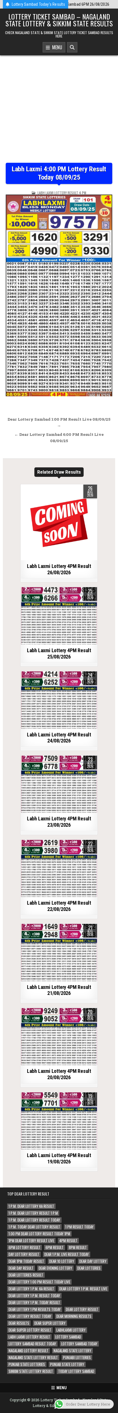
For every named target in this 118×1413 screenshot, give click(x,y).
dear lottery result (82, 1309)
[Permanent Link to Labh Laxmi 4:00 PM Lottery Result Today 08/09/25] (59, 295)
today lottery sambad (76, 1371)
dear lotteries (89, 1268)
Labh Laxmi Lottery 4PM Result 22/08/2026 (59, 906)
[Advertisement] (59, 104)
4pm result (68, 1240)
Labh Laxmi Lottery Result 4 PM (62, 192)
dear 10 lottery (61, 1261)
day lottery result (24, 1254)
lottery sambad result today (32, 1344)
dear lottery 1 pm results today (35, 1309)
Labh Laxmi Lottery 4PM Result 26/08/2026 (59, 569)
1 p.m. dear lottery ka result (31, 1206)
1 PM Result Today (79, 1227)
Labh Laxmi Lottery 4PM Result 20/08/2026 (59, 1074)
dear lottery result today (30, 1316)
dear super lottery (50, 1323)
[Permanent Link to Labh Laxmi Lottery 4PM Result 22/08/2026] (59, 868)
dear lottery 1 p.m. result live (83, 1289)
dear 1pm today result (26, 1261)
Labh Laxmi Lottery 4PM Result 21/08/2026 (59, 990)
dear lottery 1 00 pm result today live (39, 1282)
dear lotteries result (26, 1275)
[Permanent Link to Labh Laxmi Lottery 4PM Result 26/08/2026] (59, 522)
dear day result (21, 1268)
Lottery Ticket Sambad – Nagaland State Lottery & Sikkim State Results (59, 19)
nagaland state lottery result (33, 1357)
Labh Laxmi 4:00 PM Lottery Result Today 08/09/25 (59, 173)
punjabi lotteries (77, 1357)
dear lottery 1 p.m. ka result (31, 1289)
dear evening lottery (55, 1268)
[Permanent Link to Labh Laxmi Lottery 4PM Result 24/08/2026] (59, 700)
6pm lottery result (24, 1247)
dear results (19, 1323)
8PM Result (78, 1247)
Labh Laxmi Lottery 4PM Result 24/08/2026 (59, 738)
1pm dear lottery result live (31, 1240)
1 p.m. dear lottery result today (34, 1220)
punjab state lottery (67, 1364)
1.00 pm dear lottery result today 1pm (39, 1233)
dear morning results (73, 1316)
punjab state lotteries (27, 1364)
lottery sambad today (79, 1344)
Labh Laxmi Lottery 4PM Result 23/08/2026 (59, 822)
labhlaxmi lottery (71, 1330)
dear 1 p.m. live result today (66, 1254)
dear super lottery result (30, 1330)
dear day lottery (93, 1261)
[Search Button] (72, 47)
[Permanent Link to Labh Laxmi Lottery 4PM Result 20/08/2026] (59, 1036)
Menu (56, 47)
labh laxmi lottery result (29, 1337)
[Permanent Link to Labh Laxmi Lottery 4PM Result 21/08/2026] (59, 952)
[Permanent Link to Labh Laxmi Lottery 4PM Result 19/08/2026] (59, 1121)
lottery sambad (68, 1337)
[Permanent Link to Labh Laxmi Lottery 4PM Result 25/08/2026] (59, 615)
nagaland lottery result (28, 1350)
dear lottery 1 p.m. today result (34, 1302)
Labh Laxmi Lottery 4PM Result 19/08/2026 (59, 1158)
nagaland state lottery (72, 1350)
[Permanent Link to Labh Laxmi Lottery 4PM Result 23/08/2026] (59, 784)
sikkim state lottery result (31, 1371)
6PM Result (55, 1247)
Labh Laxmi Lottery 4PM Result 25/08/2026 (59, 653)
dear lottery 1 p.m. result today (34, 1295)
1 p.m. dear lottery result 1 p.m (33, 1213)
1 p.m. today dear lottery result (34, 1227)
